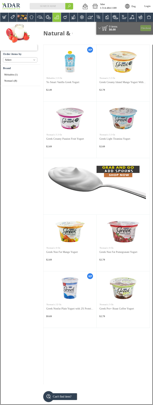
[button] (85, 6)
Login (147, 6)
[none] (69, 73)
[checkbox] (20, 74)
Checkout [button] (146, 28)
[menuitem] (4, 17)
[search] (69, 6)
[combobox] (51, 6)
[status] (113, 26)
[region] (124, 28)
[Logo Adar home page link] (11, 6)
